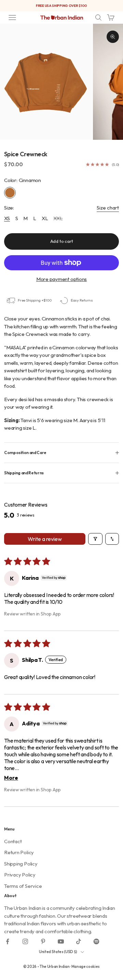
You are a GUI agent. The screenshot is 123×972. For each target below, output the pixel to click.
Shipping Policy (21, 863)
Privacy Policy (20, 874)
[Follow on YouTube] (60, 941)
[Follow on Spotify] (96, 941)
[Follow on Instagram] (25, 941)
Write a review (45, 538)
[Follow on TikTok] (78, 941)
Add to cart (61, 241)
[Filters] (95, 539)
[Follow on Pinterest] (43, 941)
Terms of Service (23, 886)
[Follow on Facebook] (7, 941)
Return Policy (19, 852)
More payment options (61, 279)
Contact (13, 841)
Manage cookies (85, 966)
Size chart (108, 207)
